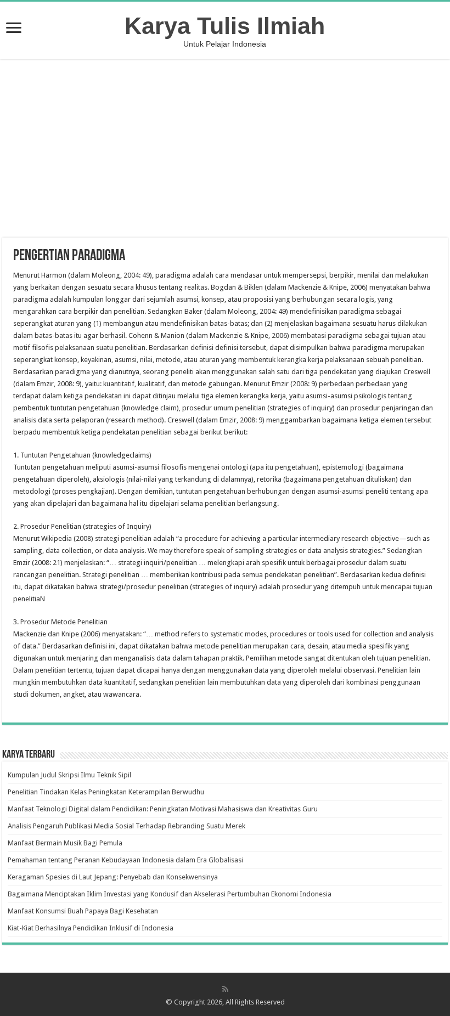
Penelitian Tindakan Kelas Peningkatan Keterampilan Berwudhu (106, 792)
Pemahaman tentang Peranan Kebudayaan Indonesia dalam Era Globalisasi (125, 860)
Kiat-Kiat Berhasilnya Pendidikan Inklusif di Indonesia (90, 928)
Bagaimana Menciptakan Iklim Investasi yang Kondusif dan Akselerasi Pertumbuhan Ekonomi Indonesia (169, 894)
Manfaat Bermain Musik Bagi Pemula (65, 843)
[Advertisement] (225, 150)
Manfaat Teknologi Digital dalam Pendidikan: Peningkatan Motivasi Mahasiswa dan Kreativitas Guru (163, 809)
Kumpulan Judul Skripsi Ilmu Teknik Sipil (69, 775)
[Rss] (225, 989)
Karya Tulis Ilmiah (225, 26)
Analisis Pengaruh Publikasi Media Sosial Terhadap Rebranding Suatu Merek (126, 826)
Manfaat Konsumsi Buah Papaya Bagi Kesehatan (83, 911)
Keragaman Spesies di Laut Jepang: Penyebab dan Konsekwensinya (113, 877)
